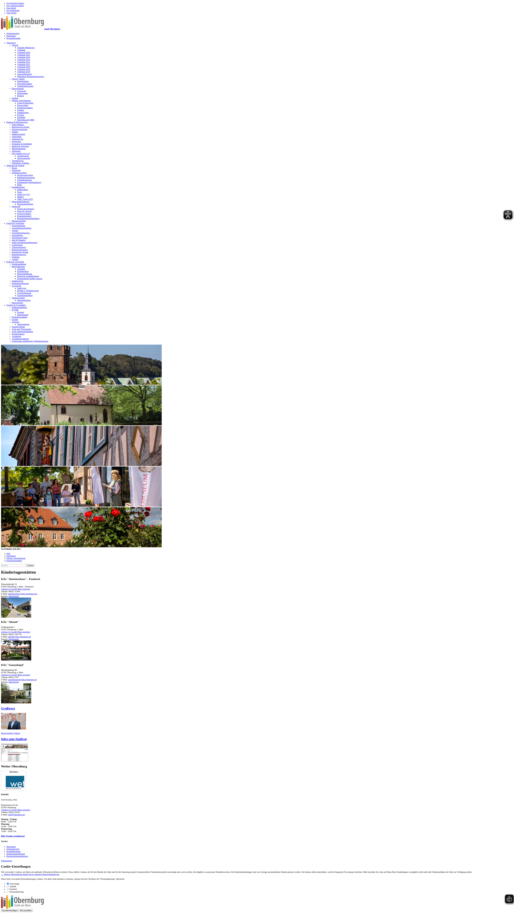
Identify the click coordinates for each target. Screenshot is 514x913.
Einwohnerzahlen (24, 84)
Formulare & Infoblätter (22, 144)
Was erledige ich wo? (21, 153)
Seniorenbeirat (23, 324)
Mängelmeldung (19, 149)
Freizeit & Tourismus (15, 223)
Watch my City (23, 194)
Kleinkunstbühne (19, 264)
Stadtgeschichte (18, 298)
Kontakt (20, 312)
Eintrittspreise (23, 271)
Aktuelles (21, 269)
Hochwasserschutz (25, 175)
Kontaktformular (13, 38)
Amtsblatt (21, 50)
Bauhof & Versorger (20, 146)
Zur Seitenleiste (13, 10)
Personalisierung (17, 892)
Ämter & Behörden (25, 103)
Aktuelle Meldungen (26, 48)
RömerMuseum (18, 266)
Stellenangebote (18, 134)
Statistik (13, 886)
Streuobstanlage (24, 300)
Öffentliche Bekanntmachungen (30, 76)
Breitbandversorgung (26, 177)
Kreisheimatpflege (25, 295)
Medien (20, 197)
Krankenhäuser (18, 334)
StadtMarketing (18, 187)
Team (19, 192)
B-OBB (15, 310)
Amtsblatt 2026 (23, 52)
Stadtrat (15, 98)
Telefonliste (17, 137)
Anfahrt (15, 259)
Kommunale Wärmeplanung (29, 182)
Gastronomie (17, 245)
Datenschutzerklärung (15, 854)
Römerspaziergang (20, 250)
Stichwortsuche (23, 158)
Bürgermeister (18, 88)
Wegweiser (16, 141)
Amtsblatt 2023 (23, 60)
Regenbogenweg (19, 254)
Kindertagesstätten (25, 108)
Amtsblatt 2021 (23, 64)
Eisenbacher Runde (20, 252)
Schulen (20, 110)
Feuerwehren (22, 105)
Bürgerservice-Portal (20, 127)
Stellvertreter (22, 93)
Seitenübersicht (12, 33)
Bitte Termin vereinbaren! (13, 836)
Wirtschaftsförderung (20, 202)
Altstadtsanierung (24, 180)
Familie (15, 319)
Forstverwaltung (24, 214)
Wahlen (15, 132)
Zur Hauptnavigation (15, 3)
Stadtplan (16, 257)
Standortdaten (23, 81)
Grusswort (21, 91)
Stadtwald (16, 206)
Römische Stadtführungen (28, 276)
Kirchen (20, 115)
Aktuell (15, 45)
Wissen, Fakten (18, 79)
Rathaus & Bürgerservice (17, 122)
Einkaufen (16, 170)
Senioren (15, 322)
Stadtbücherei (23, 112)
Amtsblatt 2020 (23, 67)
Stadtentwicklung (19, 173)
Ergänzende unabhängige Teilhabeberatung (30, 341)
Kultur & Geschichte (15, 262)
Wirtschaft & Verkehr (15, 165)
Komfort (13, 889)
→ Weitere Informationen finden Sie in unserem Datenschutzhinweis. (30, 874)
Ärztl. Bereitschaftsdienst (22, 331)
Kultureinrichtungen (20, 283)
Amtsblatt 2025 (23, 55)
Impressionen (17, 303)
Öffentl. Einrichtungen (21, 100)
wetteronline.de (16, 788)
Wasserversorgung (19, 129)
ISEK (19, 185)
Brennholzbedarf (24, 216)
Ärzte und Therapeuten (21, 329)
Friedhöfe (21, 117)
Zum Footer (11, 13)
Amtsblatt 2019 (23, 69)
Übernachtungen (19, 247)
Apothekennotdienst (20, 339)
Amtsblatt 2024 (23, 57)
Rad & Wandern (19, 240)
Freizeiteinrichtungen (21, 233)
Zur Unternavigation (15, 6)
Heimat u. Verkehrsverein (28, 291)
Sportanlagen (17, 235)
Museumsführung (24, 274)
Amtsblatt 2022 (23, 62)
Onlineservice (17, 139)
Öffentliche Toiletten (20, 163)
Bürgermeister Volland (10, 733)
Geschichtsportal (24, 293)
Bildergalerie (22, 189)
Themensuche (23, 156)
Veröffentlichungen (25, 86)
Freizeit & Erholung (25, 209)
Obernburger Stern (20, 238)
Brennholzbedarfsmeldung (28, 218)
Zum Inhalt (11, 8)
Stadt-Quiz (21, 288)
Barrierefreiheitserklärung (17, 856)
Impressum (11, 36)
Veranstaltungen (18, 226)
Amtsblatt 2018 (23, 72)
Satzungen (16, 151)
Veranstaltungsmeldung (21, 228)
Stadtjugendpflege (19, 307)
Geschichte (16, 286)
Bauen (14, 168)
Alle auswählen (26, 911)
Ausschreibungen (24, 74)
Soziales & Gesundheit (16, 305)
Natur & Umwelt (24, 211)
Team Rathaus (18, 125)
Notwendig (14, 884)
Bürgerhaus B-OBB (25, 120)
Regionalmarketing (25, 204)
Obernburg (11, 43)
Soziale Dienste (18, 327)
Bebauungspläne (19, 221)
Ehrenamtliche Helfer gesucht (29, 279)
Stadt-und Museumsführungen (24, 242)
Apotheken (16, 336)
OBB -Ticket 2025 (25, 199)
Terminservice (18, 161)
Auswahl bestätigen (9, 911)
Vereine (15, 230)
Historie (20, 96)
